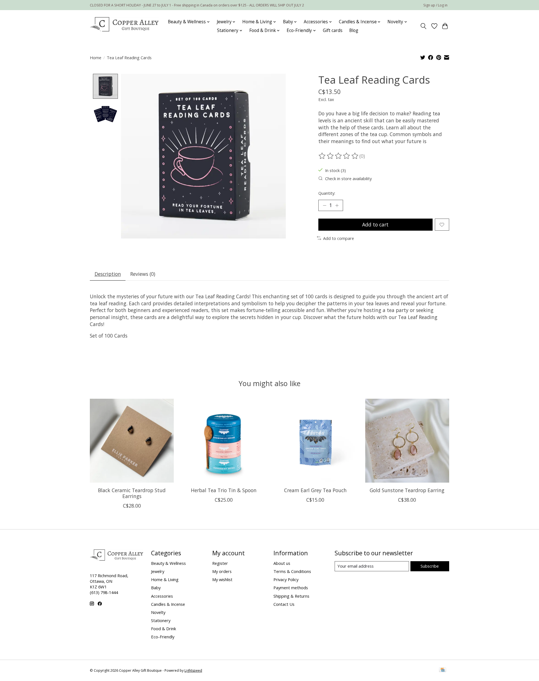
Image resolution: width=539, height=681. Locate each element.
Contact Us (283, 604)
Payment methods (290, 587)
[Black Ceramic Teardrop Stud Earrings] (132, 441)
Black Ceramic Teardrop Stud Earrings (132, 493)
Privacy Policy (285, 579)
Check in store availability (348, 178)
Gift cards (332, 30)
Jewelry (157, 571)
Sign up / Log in (435, 5)
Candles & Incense (168, 604)
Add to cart (375, 224)
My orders (222, 571)
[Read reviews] (338, 156)
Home (95, 57)
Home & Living (165, 579)
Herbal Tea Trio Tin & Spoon (224, 490)
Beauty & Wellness (168, 563)
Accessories (162, 596)
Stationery (160, 620)
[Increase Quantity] (337, 205)
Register (220, 563)
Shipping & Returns (291, 596)
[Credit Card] (442, 670)
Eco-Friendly (162, 636)
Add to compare (338, 238)
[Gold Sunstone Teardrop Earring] (407, 441)
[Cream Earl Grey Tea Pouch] (315, 441)
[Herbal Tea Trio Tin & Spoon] (224, 441)
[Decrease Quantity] (324, 205)
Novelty (158, 612)
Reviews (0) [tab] (142, 273)
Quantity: (326, 193)
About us (281, 563)
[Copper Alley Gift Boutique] (124, 26)
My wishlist (222, 579)
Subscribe (430, 566)
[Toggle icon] (423, 26)
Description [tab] (108, 273)
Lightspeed (193, 670)
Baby (156, 587)
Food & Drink (163, 628)
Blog (353, 30)
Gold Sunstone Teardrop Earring (407, 490)
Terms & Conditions (292, 571)
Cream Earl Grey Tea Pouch (315, 490)
